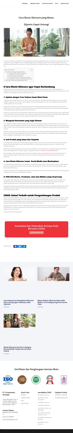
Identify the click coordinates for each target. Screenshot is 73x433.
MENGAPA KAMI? (25, 398)
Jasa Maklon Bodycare (44, 405)
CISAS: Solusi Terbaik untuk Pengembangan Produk (16, 80)
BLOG (22, 400)
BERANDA (23, 395)
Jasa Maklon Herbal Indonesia (43, 423)
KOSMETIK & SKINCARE (61, 395)
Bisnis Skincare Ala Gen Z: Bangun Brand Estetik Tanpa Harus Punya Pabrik (17, 349)
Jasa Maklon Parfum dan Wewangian (44, 409)
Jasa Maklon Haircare (43, 402)
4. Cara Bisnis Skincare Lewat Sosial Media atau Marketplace (19, 77)
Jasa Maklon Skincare (43, 395)
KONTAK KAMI (25, 403)
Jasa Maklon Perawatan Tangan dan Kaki (44, 413)
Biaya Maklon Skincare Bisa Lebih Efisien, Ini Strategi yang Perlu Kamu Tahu (52, 302)
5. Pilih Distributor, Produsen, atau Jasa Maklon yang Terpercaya (20, 78)
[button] (15, 246)
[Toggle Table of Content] (30, 70)
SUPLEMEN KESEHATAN (61, 398)
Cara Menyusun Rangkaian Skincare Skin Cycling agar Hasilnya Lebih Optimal (19, 302)
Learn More (6, 306)
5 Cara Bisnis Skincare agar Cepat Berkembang (15, 72)
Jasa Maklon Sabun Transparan (43, 398)
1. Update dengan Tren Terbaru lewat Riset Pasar (17, 73)
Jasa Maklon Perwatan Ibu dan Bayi (45, 418)
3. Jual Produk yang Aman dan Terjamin (15, 76)
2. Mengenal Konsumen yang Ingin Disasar (16, 74)
